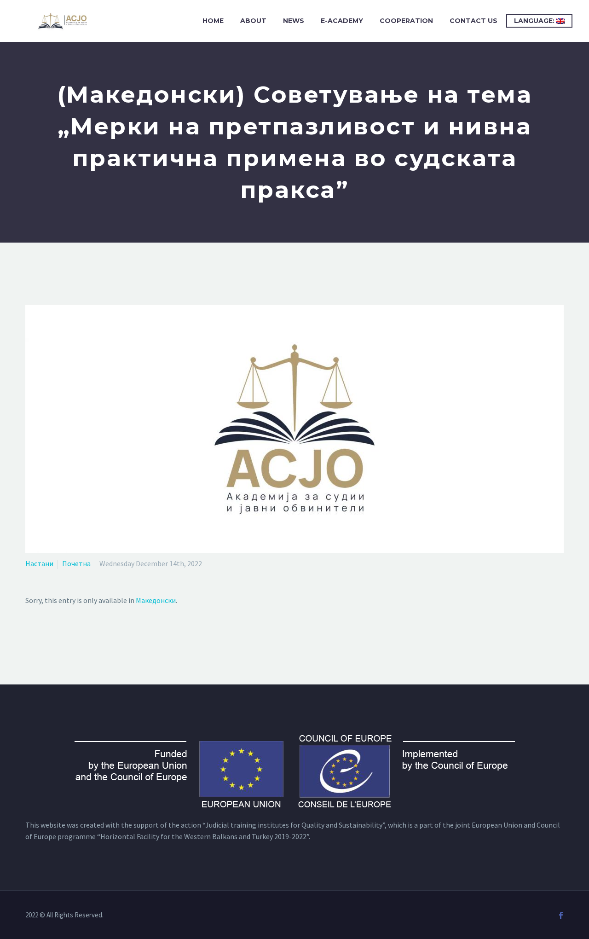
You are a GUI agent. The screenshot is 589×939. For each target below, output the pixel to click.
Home (213, 21)
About (253, 21)
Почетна (76, 563)
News (293, 21)
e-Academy (342, 21)
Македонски (156, 600)
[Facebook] (561, 915)
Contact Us (473, 21)
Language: (535, 21)
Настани (39, 563)
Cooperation (406, 21)
